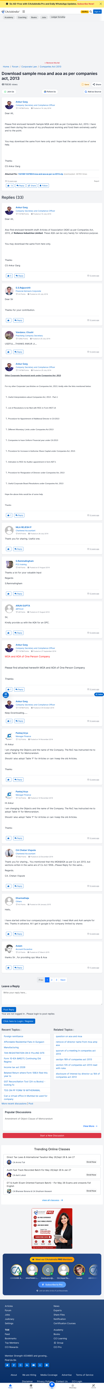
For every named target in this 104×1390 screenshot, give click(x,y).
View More (89, 1126)
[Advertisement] (52, 41)
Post (31, 1103)
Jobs (44, 17)
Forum (8, 1310)
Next (63, 980)
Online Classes (52, 1149)
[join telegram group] (46, 1365)
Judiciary (9, 1319)
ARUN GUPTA (23, 605)
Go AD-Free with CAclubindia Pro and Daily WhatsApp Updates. (51, 3)
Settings (9, 1323)
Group (59, 1342)
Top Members (12, 1342)
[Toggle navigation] (23, 11)
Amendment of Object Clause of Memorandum (29, 1118)
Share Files (59, 1314)
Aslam (19, 945)
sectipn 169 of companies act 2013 (74, 1059)
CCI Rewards (11, 1347)
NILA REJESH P (23, 527)
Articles (9, 1306)
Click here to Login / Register (18, 1021)
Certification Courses (65, 1323)
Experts (58, 1310)
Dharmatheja (22, 898)
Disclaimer (27, 1381)
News (56, 1306)
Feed (7, 1334)
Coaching (22, 17)
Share (33, 185)
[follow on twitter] (7, 1365)
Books (34, 17)
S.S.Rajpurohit (23, 287)
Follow (45, 185)
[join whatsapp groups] (40, 1365)
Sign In (97, 11)
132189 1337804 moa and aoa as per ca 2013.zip (40, 174)
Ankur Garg (22, 101)
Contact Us (62, 1381)
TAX (7, 1329)
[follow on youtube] (33, 1365)
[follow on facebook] (14, 1365)
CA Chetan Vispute (26, 850)
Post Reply (8, 1009)
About (14, 1375)
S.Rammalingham (25, 561)
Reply (21, 185)
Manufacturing (11, 1047)
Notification (60, 1319)
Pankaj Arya (22, 733)
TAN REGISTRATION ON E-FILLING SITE (24, 1053)
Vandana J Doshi (24, 332)
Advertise (67, 1375)
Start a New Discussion (52, 1135)
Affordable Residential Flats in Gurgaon (24, 1041)
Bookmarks (10, 1338)
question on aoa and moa (69, 1036)
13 (11, 185)
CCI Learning (60, 1338)
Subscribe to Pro (54, 1284)
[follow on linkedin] (27, 1365)
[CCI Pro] (52, 1228)
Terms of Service (84, 1375)
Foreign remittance (13, 1036)
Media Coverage (48, 1375)
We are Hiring (29, 1375)
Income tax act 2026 (14, 1067)
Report (96, 181)
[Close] (101, 4)
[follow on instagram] (20, 1365)
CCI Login (77, 1381)
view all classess (50, 1200)
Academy (9, 17)
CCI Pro (58, 1347)
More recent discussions (14, 1103)
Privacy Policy (44, 1381)
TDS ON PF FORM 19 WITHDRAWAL (22, 1090)
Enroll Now (91, 1162)
